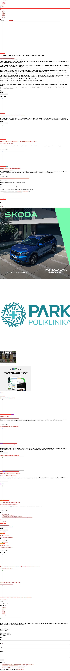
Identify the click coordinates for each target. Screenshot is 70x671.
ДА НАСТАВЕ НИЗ (4, 416)
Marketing (3, 3)
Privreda (3, 612)
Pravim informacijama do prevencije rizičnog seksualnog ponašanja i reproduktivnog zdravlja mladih (17, 517)
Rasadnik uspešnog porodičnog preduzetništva (9, 455)
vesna (12, 504)
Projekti (3, 16)
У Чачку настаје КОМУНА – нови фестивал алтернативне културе (13, 667)
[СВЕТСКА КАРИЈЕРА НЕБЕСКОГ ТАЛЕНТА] (35, 464)
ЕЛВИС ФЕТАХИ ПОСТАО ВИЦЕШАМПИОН (10, 168)
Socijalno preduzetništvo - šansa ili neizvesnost (9, 426)
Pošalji (2, 659)
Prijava (3, 4)
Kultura (3, 13)
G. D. (10, 116)
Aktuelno (1, 166)
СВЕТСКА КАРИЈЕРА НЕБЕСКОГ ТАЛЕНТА (10, 473)
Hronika (3, 15)
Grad (3, 10)
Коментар (2, 198)
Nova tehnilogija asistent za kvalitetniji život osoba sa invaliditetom (12, 516)
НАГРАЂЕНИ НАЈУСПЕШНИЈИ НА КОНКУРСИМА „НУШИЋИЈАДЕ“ (15, 597)
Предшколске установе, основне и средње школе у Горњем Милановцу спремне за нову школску (20, 566)
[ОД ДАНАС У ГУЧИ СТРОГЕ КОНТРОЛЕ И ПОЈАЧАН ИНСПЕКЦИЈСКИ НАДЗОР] (35, 132)
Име (1, 184)
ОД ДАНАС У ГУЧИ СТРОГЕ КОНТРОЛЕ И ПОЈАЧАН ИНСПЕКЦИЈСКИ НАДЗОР (18, 141)
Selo (3, 610)
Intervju (1, 471)
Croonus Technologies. (20, 669)
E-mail (1, 643)
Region (3, 14)
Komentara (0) (13, 58)
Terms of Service (25, 191)
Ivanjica (1, 53)
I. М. (10, 58)
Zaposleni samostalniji (5, 514)
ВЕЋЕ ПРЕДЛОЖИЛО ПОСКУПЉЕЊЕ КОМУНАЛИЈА (12, 114)
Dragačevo (2, 139)
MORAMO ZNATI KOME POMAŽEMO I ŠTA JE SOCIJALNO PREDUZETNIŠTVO (17, 444)
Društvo (3, 11)
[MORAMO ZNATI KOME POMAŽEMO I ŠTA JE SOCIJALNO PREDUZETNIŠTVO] (35, 435)
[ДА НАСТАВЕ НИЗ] (35, 406)
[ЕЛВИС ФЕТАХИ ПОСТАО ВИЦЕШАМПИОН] (35, 158)
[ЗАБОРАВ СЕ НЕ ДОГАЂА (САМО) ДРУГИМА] (35, 492)
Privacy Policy (19, 191)
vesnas (12, 143)
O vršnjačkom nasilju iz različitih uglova (8, 515)
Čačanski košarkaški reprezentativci (7, 397)
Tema (1, 647)
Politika (3, 611)
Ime (1, 639)
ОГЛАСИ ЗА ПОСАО (4, 525)
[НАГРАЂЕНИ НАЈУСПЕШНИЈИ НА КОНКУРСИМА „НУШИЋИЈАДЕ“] (35, 590)
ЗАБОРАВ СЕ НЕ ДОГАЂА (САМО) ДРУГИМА (10, 502)
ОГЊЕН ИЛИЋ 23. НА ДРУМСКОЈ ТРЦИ (9, 666)
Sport (3, 12)
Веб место (2, 187)
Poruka (1, 651)
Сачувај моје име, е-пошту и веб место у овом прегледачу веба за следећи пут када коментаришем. (17, 189)
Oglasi (1, 519)
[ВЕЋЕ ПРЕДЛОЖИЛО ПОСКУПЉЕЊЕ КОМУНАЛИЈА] (35, 105)
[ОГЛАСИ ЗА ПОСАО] (35, 521)
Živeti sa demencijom (6, 500)
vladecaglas (12, 418)
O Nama (3, 2)
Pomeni (3, 17)
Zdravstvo (3, 609)
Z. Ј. (12, 446)
